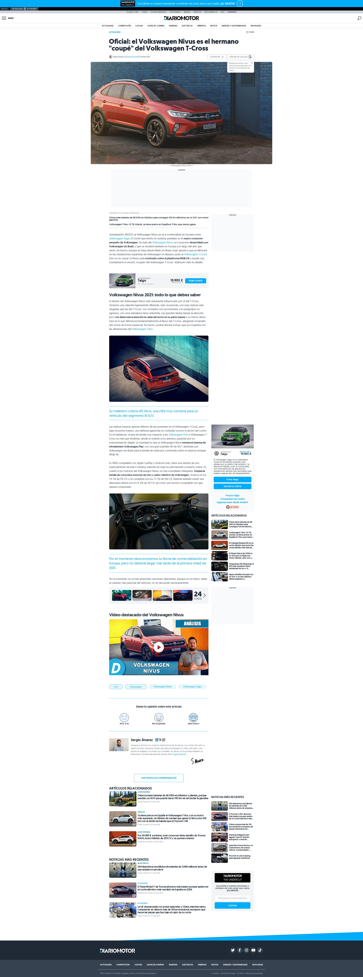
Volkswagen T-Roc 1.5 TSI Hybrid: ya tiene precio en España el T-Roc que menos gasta (152, 224)
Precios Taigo (232, 495)
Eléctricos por (17, 9)
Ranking (173, 25)
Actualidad (107, 25)
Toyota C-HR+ (133, 12)
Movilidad (256, 25)
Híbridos (201, 25)
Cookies (240, 973)
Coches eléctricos (158, 12)
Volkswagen (175, 12)
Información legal (228, 973)
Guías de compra (155, 25)
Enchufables (144, 792)
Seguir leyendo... (180, 754)
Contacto (215, 973)
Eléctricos (187, 25)
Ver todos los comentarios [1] (158, 777)
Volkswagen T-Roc (142, 329)
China (144, 12)
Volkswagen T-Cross (195, 254)
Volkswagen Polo (178, 434)
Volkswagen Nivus (162, 242)
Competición (124, 25)
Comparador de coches (232, 498)
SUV (222, 12)
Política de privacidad (254, 973)
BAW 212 (197, 12)
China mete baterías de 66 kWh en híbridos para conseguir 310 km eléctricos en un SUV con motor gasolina (158, 218)
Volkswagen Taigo (119, 238)
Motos (213, 25)
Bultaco (187, 12)
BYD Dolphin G (210, 12)
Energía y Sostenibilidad (234, 25)
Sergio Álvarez (118, 57)
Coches (139, 25)
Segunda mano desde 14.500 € (232, 502)
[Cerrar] (252, 62)
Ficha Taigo (232, 479)
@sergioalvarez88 (132, 57)
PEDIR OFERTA (196, 280)
